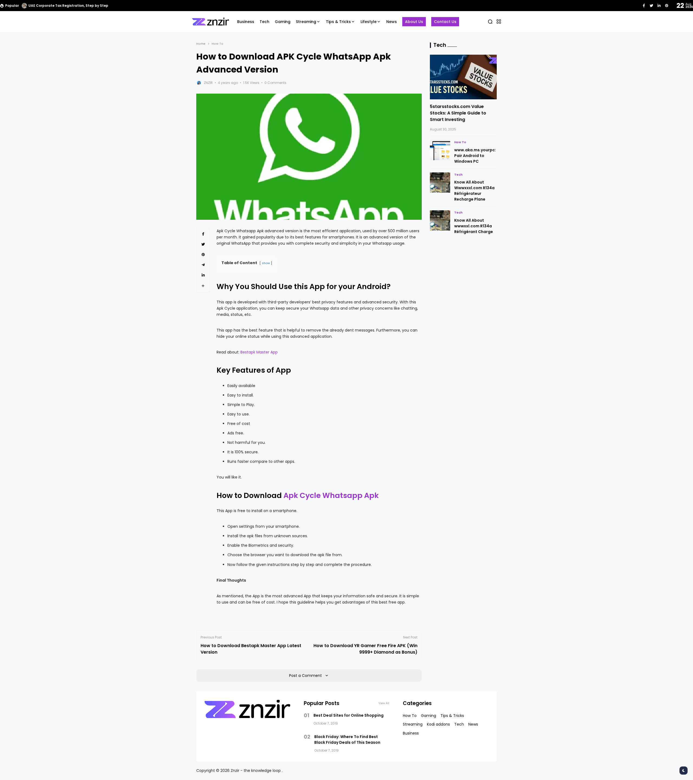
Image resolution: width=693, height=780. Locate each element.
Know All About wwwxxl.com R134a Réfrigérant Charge (473, 226)
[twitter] (651, 5)
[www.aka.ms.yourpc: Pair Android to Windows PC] (440, 150)
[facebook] (644, 5)
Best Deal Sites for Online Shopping (348, 715)
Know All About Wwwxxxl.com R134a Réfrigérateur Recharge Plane (474, 190)
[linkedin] (659, 5)
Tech (458, 174)
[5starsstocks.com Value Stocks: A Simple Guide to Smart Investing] (463, 77)
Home (200, 43)
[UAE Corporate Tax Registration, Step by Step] (24, 5)
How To (217, 43)
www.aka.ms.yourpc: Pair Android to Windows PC (475, 155)
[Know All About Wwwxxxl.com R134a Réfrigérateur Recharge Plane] (440, 182)
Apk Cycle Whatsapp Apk (331, 495)
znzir (208, 82)
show (266, 263)
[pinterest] (666, 5)
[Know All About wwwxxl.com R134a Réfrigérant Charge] (440, 220)
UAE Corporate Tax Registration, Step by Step (68, 5)
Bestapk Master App (259, 352)
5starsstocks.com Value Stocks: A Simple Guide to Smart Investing (458, 113)
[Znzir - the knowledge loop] (210, 21)
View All (383, 703)
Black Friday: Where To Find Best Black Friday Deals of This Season (347, 739)
